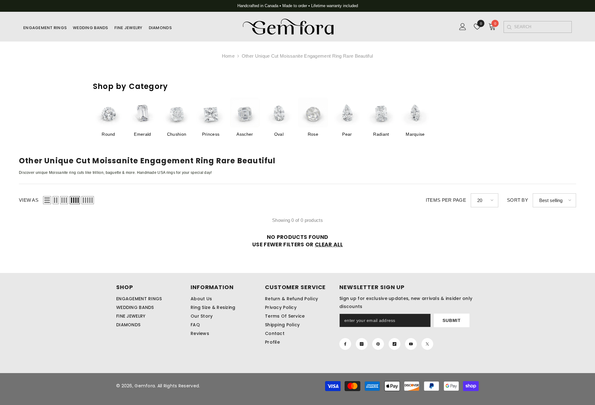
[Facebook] (345, 344)
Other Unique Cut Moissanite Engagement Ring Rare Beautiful (307, 56)
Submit (452, 320)
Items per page (446, 200)
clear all (329, 244)
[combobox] (542, 27)
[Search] (509, 27)
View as (28, 200)
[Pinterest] (378, 344)
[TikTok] (394, 344)
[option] (297, 6)
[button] (47, 200)
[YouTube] (411, 344)
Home (228, 56)
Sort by (517, 200)
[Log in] (462, 26)
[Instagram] (362, 344)
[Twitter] (427, 344)
